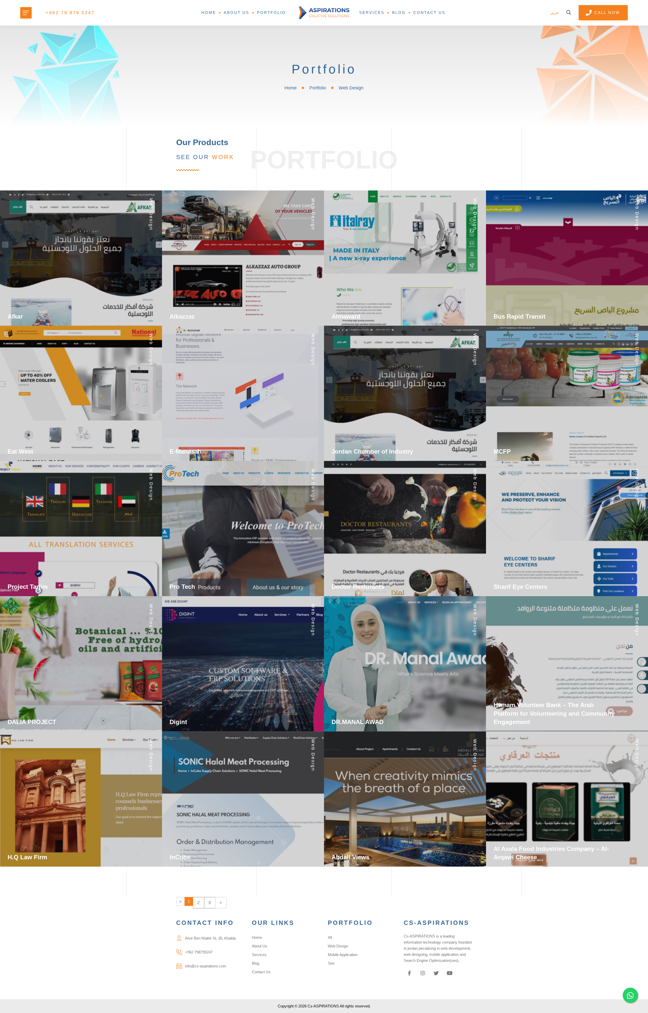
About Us (236, 12)
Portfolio (271, 12)
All (330, 937)
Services (371, 12)
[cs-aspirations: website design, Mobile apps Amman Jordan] (324, 12)
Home (208, 12)
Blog (399, 12)
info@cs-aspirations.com (205, 966)
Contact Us (429, 12)
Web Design (338, 946)
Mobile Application (342, 954)
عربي (554, 12)
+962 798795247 (199, 952)
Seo (331, 963)
